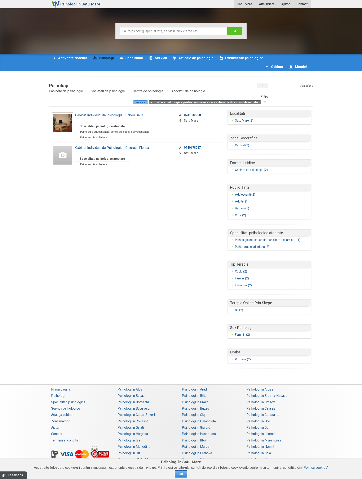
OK (181, 474)
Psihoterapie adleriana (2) (252, 246)
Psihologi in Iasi (129, 440)
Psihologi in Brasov (260, 402)
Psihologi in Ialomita (261, 434)
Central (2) (242, 145)
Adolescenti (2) (245, 194)
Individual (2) (243, 285)
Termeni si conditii (64, 440)
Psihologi (58, 396)
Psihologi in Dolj (258, 421)
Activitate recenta (72, 58)
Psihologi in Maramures (263, 440)
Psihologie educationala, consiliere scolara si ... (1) (267, 239)
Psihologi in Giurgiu (196, 428)
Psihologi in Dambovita (199, 421)
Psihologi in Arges (259, 389)
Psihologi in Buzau (195, 408)
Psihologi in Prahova (197, 453)
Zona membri (60, 421)
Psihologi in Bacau (131, 396)
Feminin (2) (242, 334)
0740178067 (192, 147)
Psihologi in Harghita (133, 434)
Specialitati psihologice (68, 402)
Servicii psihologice (65, 408)
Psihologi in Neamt (260, 447)
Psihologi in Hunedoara (199, 434)
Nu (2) (239, 310)
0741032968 (192, 115)
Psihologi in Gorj (258, 428)
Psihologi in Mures (195, 447)
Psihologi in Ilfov (194, 440)
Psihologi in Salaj (259, 453)
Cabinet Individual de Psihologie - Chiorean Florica (112, 148)
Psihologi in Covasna (133, 421)
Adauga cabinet (62, 415)
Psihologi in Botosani (133, 402)
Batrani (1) (242, 208)
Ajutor (285, 4)
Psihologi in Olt (129, 453)
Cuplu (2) (241, 271)
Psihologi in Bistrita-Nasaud (266, 396)
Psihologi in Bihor (195, 396)
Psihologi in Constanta (262, 415)
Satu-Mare (244, 4)
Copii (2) (240, 215)
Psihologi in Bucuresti (134, 408)
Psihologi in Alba (130, 389)
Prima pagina (60, 389)
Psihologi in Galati (131, 428)
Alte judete (267, 4)
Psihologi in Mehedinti (134, 447)
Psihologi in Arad (194, 389)
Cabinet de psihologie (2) (251, 169)
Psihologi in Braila (195, 402)
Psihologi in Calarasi (261, 408)
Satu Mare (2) (244, 120)
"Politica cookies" (315, 468)
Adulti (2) (241, 201)
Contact (302, 4)
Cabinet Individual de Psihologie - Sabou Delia (109, 115)
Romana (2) (243, 359)
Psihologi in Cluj (193, 415)
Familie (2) (242, 278)
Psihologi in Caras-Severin (137, 415)
